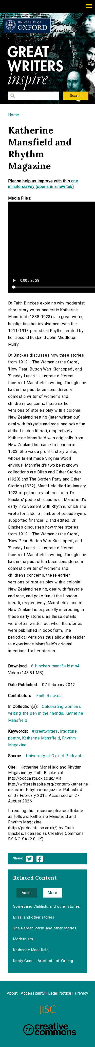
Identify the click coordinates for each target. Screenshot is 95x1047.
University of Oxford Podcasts (55, 755)
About (12, 993)
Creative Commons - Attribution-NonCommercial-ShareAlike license (49, 1029)
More (52, 892)
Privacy (81, 993)
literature (68, 731)
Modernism (23, 939)
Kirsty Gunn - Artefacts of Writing (43, 960)
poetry (14, 738)
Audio (27, 892)
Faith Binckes (49, 695)
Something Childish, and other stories (46, 906)
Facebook (39, 859)
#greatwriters (45, 731)
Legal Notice (59, 993)
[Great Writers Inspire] (27, 25)
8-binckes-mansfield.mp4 (55, 666)
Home (13, 115)
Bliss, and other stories (33, 917)
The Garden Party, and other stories (45, 928)
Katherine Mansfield (41, 738)
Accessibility (33, 993)
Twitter (29, 859)
